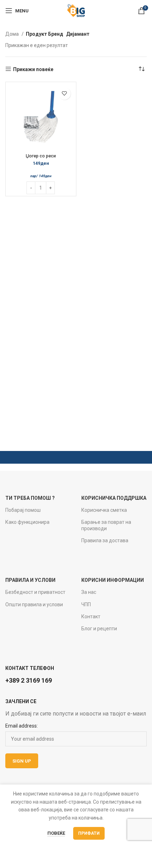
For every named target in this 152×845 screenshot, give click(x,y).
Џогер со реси (41, 155)
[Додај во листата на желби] (64, 93)
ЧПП (86, 604)
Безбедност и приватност (35, 592)
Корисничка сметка (104, 510)
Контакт (90, 616)
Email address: (21, 726)
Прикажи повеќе (33, 69)
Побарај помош (23, 510)
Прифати (89, 833)
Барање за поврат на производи (106, 525)
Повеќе (56, 833)
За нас (88, 592)
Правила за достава (104, 540)
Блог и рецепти (99, 628)
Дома (12, 34)
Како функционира (27, 522)
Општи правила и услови (34, 604)
